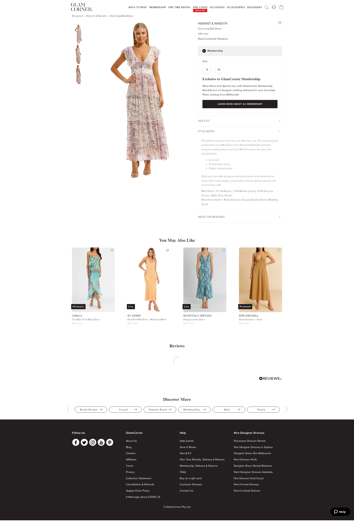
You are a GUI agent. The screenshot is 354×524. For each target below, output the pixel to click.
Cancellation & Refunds (140, 484)
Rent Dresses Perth (245, 459)
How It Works (188, 447)
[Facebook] (75, 442)
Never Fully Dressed (197, 315)
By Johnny (134, 315)
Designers (254, 7)
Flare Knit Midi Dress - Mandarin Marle (147, 319)
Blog (128, 447)
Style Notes (206, 131)
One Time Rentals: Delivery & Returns (202, 459)
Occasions (217, 7)
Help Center (187, 441)
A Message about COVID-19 (143, 497)
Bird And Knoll (248, 315)
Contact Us (186, 490)
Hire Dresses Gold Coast (249, 478)
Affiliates (131, 459)
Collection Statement (138, 478)
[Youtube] (101, 442)
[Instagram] (92, 442)
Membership (157, 7)
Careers (131, 453)
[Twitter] (84, 442)
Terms (129, 465)
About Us (131, 441)
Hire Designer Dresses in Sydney (253, 447)
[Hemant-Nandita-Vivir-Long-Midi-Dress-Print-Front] (77, 34)
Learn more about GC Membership (240, 104)
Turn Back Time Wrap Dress (86, 319)
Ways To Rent (138, 7)
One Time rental (179, 7)
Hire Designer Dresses (249, 433)
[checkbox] (204, 51)
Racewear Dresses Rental (249, 441)
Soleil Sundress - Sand (250, 319)
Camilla (77, 315)
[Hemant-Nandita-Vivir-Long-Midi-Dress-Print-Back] (77, 74)
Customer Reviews (191, 484)
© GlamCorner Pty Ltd (177, 507)
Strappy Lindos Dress (194, 319)
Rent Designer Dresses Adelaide (253, 472)
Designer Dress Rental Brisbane (253, 465)
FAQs (183, 472)
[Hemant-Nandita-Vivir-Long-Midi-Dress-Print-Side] (77, 54)
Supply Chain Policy (137, 490)
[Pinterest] (109, 442)
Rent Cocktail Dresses (247, 490)
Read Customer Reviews (213, 38)
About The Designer (211, 216)
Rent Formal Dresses (246, 484)
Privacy (130, 472)
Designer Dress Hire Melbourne (252, 453)
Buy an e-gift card (191, 478)
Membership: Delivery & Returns (199, 465)
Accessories (236, 7)
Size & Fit (204, 120)
